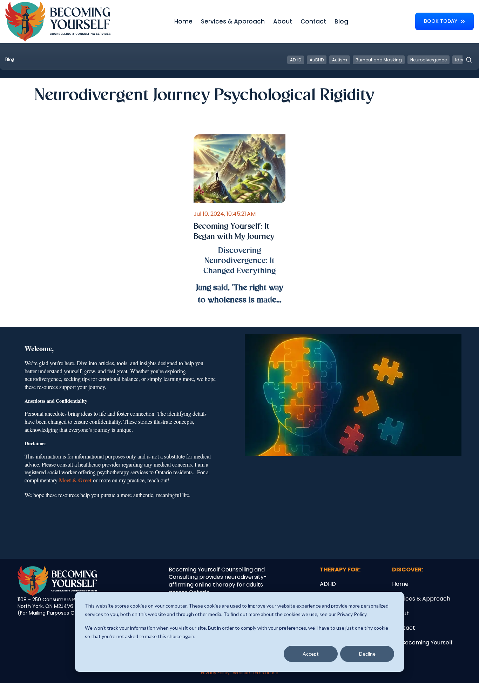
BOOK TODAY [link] (440, 21)
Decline (367, 654)
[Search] (469, 60)
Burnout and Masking (379, 60)
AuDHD (317, 60)
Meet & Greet (75, 480)
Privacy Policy (215, 673)
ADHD (295, 60)
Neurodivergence (428, 60)
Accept (311, 654)
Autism (339, 60)
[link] (57, 21)
